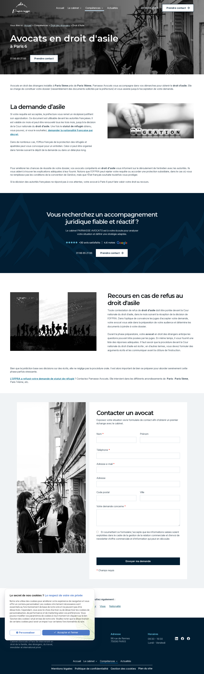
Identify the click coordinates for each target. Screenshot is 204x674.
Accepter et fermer (67, 632)
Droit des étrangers (60, 25)
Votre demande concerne (111, 506)
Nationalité (115, 606)
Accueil (60, 7)
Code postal (102, 492)
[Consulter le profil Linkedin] (176, 638)
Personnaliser (27, 632)
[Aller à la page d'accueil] (21, 8)
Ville (142, 492)
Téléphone (103, 449)
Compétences (93, 7)
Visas (103, 606)
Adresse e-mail (105, 463)
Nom (100, 433)
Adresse (100, 478)
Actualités (112, 7)
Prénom (144, 433)
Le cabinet (73, 7)
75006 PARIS (120, 640)
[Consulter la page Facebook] (182, 638)
